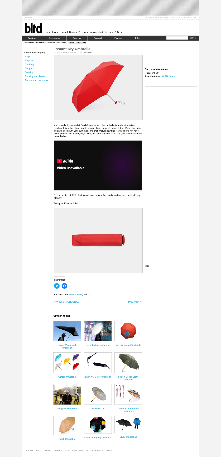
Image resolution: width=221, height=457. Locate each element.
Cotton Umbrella (67, 377)
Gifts (137, 38)
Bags (27, 56)
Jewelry (29, 72)
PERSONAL (29, 42)
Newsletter (190, 17)
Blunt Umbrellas (128, 437)
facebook (99, 450)
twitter (89, 450)
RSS (181, 17)
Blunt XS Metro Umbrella (97, 377)
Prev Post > (134, 301)
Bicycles (29, 60)
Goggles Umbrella (67, 408)
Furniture (32, 38)
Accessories (54, 38)
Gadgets (29, 68)
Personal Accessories (45, 42)
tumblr (108, 450)
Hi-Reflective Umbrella (97, 345)
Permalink (88, 52)
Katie (65, 52)
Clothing (29, 64)
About (158, 17)
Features (118, 38)
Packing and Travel (35, 76)
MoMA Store (75, 294)
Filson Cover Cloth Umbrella (128, 378)
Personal (98, 38)
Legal (165, 17)
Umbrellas (61, 42)
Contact (174, 17)
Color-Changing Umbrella (97, 437)
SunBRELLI (98, 408)
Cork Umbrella (67, 439)
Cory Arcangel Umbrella (128, 345)
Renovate (77, 38)
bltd (33, 27)
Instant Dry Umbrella (77, 42)
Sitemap (150, 17)
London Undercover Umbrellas (128, 410)
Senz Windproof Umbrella (67, 346)
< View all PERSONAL (66, 301)
